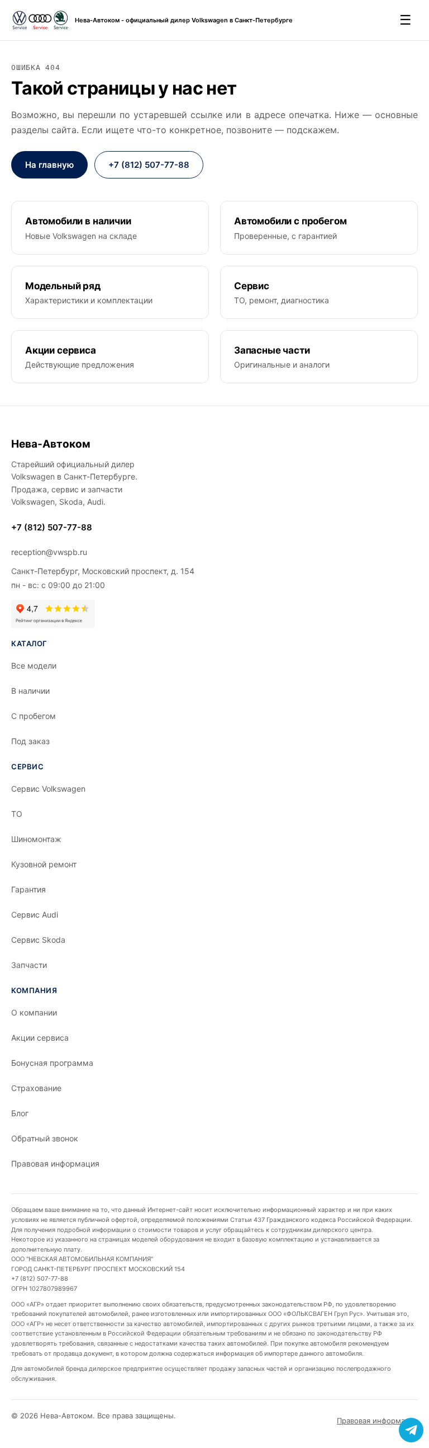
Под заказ (30, 741)
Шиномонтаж (36, 839)
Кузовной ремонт (44, 864)
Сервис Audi (34, 914)
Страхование (36, 1088)
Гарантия (28, 889)
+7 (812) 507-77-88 (148, 164)
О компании (34, 1012)
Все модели (33, 665)
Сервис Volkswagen (48, 788)
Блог (19, 1113)
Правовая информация (55, 1163)
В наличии (30, 690)
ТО (16, 814)
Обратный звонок (44, 1138)
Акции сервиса (40, 1037)
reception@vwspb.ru (49, 552)
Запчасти (29, 965)
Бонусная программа (52, 1063)
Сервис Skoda (38, 939)
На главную (49, 164)
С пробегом (33, 716)
